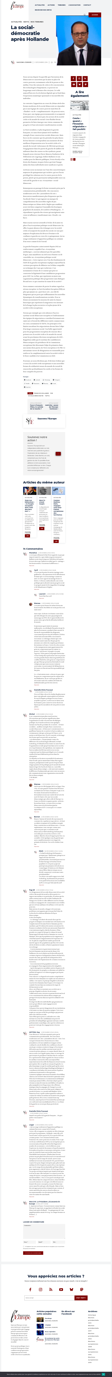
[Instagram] (79, 78)
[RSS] (85, 78)
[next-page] (74, 159)
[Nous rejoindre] (40, 1332)
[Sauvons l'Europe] (13, 62)
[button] (85, 15)
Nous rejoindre (50, 1331)
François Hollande (41, 393)
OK (103, 1374)
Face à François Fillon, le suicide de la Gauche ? (36, 407)
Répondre (31, 565)
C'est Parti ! (81, 1298)
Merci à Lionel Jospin (42, 502)
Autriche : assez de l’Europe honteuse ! (51, 407)
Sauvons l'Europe (24, 62)
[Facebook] (73, 78)
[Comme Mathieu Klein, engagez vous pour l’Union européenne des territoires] (58, 491)
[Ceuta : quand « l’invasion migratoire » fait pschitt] (79, 105)
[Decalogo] (40, 1319)
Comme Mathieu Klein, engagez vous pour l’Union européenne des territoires (58, 507)
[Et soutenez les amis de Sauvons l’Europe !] (40, 1339)
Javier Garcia (77, 151)
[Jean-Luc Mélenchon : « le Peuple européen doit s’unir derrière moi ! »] (30, 491)
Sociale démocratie (35, 396)
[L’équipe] (40, 1326)
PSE (51, 393)
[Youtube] (73, 84)
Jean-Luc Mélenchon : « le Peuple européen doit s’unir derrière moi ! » (29, 505)
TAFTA (47, 396)
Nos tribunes (37, 22)
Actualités (16, 22)
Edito (26, 22)
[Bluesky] (79, 84)
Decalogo (48, 1318)
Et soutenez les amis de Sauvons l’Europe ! (52, 1339)
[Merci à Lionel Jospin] (44, 491)
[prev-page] (71, 159)
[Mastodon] (85, 84)
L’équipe (48, 1325)
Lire (27, 535)
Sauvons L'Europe (51, 1327)
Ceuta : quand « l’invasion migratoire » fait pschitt (79, 123)
